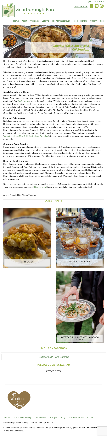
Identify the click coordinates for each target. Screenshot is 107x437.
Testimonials (41, 417)
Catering (45, 21)
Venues (6, 417)
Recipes (54, 417)
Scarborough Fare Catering (54, 357)
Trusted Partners (76, 417)
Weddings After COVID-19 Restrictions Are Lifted (26, 136)
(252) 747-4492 (96, 1)
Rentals (83, 21)
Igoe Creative (79, 427)
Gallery (93, 21)
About (24, 21)
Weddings (34, 21)
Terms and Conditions (13, 430)
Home (16, 21)
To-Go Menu (23, 101)
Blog (101, 21)
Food (75, 21)
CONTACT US (80, 6)
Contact (90, 417)
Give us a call (40, 187)
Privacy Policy (92, 427)
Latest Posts (53, 201)
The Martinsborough (61, 21)
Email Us (49, 422)
